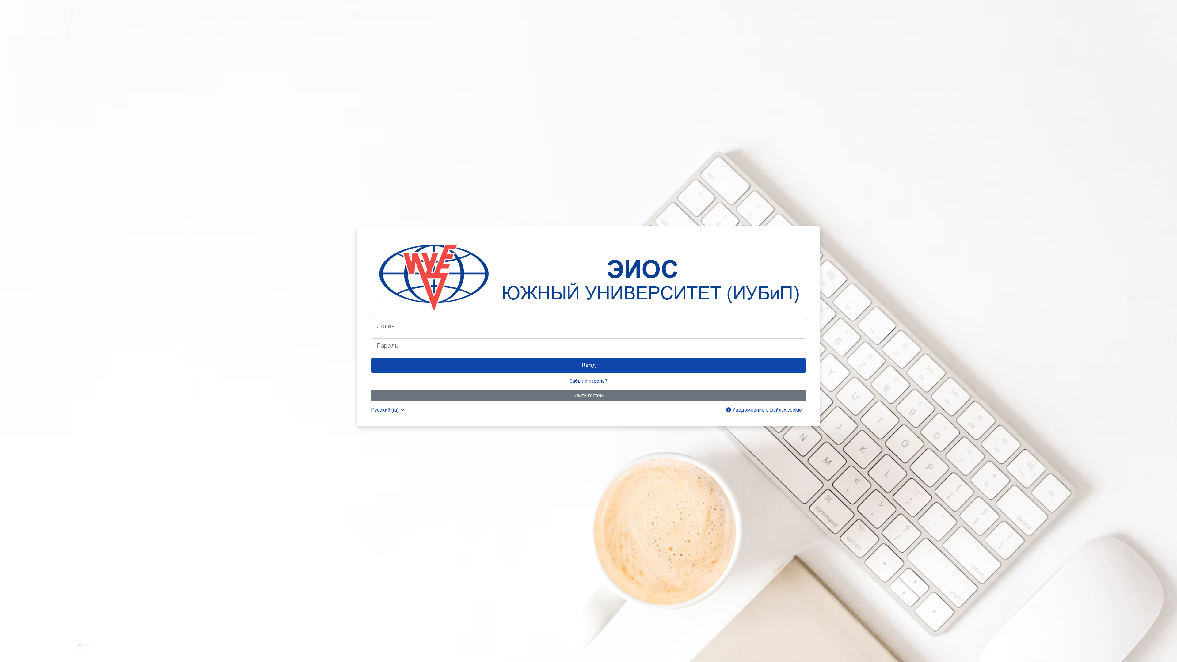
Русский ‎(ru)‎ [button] (385, 410)
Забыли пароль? (588, 381)
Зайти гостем (589, 395)
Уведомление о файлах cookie (766, 410)
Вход (588, 365)
